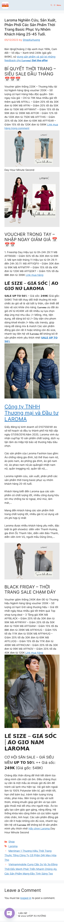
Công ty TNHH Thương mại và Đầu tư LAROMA (31, 412)
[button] (51, 5)
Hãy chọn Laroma (39, 828)
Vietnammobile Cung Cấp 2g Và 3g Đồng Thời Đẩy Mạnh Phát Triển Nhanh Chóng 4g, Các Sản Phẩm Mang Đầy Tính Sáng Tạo (30, 869)
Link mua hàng (34, 275)
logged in (25, 898)
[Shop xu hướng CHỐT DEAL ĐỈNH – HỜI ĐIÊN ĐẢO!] (5, 5)
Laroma (13, 846)
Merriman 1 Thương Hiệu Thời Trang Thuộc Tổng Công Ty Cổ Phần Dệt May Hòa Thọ (30, 855)
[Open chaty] (9, 913)
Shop (11, 841)
